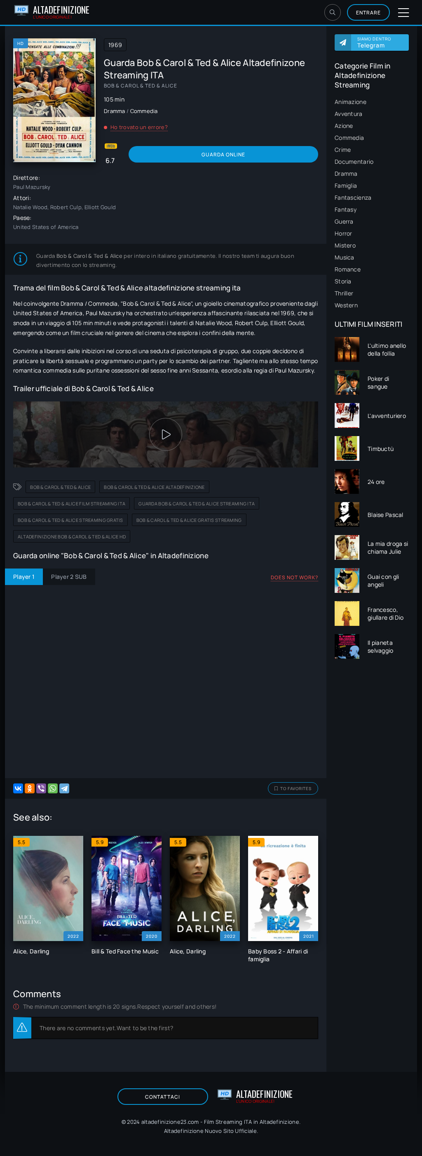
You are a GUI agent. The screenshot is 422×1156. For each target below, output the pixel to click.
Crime (343, 149)
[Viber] (41, 788)
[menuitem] (372, 102)
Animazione (350, 102)
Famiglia (346, 185)
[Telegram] (64, 788)
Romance (348, 269)
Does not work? (294, 577)
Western (346, 305)
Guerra (344, 221)
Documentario (354, 161)
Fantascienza (353, 197)
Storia (343, 281)
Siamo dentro (374, 42)
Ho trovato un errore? (139, 127)
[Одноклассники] (30, 788)
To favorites (296, 788)
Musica (344, 257)
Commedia (349, 138)
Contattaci (162, 1096)
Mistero (345, 245)
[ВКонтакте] (18, 788)
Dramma (346, 173)
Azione (344, 126)
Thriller (344, 293)
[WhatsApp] (53, 788)
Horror (343, 233)
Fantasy (345, 209)
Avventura (349, 114)
